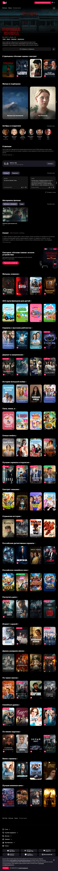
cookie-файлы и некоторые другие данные (20, 860)
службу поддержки (23, 868)
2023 (6, 37)
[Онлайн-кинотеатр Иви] (4, 3)
